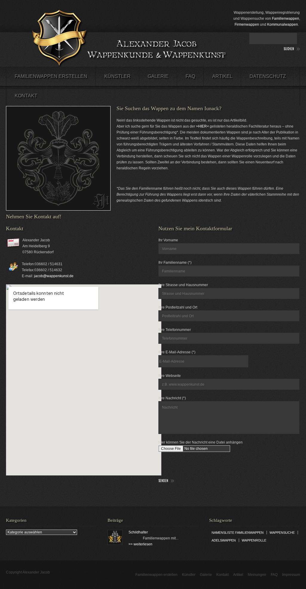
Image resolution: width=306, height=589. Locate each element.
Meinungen (257, 575)
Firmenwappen (247, 24)
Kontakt (26, 95)
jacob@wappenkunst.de (54, 276)
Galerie (158, 76)
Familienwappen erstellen (51, 76)
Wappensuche (282, 532)
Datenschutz (268, 76)
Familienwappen (285, 18)
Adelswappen (224, 540)
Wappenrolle (254, 540)
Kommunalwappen (282, 24)
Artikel (222, 76)
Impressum (291, 575)
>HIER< (202, 126)
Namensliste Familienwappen (238, 532)
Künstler (117, 76)
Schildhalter (138, 532)
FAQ (190, 76)
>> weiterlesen (140, 544)
